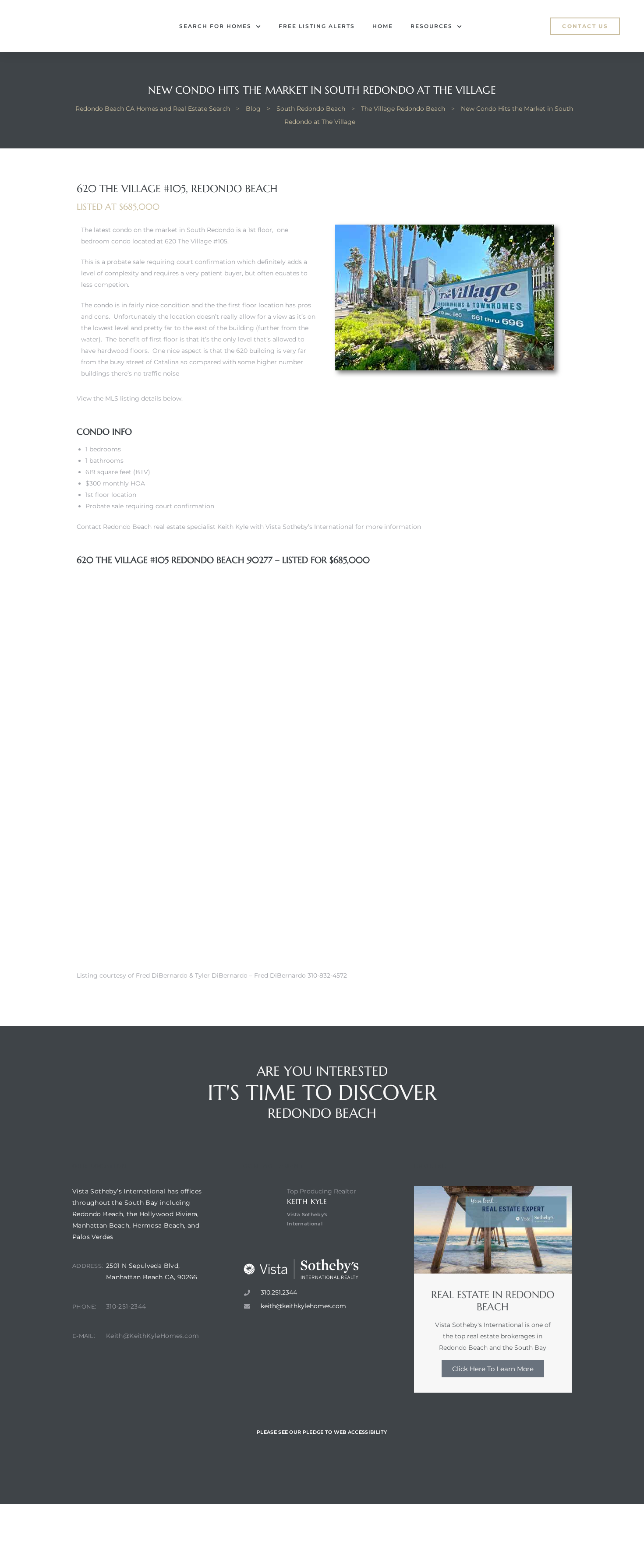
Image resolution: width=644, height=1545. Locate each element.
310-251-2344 (126, 1306)
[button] (585, 26)
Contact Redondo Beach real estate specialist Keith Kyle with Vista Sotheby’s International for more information (249, 527)
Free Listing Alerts (317, 26)
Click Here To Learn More (493, 1369)
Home (382, 26)
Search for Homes (215, 26)
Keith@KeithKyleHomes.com (152, 1336)
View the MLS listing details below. (130, 398)
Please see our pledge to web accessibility (322, 1432)
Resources (431, 26)
